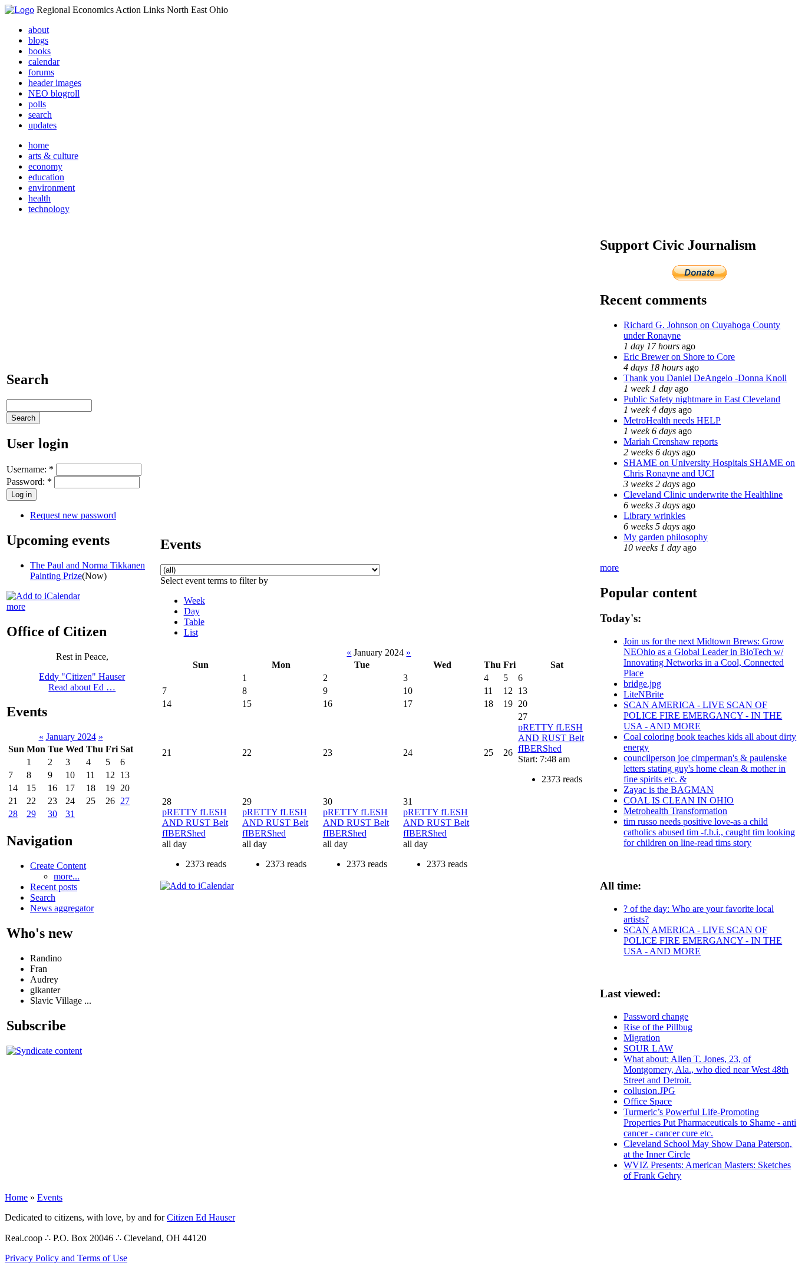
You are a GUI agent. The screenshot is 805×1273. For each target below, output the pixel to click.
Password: (29, 482)
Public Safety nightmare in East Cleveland (701, 399)
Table (194, 622)
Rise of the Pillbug (657, 1027)
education (46, 177)
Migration (641, 1038)
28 (13, 814)
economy (45, 166)
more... (67, 876)
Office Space (647, 1101)
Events (49, 1197)
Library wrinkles (654, 516)
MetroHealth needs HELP (672, 420)
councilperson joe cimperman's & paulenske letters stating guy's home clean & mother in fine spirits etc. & (705, 768)
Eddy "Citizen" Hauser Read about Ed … (82, 682)
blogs (38, 40)
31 (70, 814)
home (38, 145)
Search (42, 897)
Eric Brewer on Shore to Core (679, 357)
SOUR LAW (648, 1048)
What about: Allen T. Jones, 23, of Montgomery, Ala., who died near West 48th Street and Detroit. (705, 1069)
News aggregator (62, 908)
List (191, 632)
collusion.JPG (649, 1091)
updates (42, 125)
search (40, 115)
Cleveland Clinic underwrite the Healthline (703, 495)
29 (31, 814)
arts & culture (53, 156)
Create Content (58, 866)
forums (41, 72)
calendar (44, 62)
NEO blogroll (54, 93)
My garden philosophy (665, 537)
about (38, 30)
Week (194, 601)
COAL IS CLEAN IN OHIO (678, 800)
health (39, 198)
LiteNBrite (643, 694)
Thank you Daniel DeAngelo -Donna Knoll (705, 378)
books (39, 51)
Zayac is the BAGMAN (668, 790)
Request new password (73, 515)
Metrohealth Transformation (675, 811)
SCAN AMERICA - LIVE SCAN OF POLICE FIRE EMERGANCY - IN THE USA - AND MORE (702, 715)
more (15, 606)
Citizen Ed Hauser (201, 1217)
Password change (655, 1016)
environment (51, 188)
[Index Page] (19, 10)
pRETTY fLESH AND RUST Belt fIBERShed (551, 737)
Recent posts (53, 887)
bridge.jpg (642, 684)
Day (192, 611)
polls (37, 104)
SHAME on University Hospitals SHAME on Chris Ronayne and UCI (709, 468)
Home (16, 1197)
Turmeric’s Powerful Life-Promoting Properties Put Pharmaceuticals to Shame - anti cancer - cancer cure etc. (709, 1122)
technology (49, 209)
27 (125, 801)
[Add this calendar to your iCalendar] (43, 596)
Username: (30, 469)
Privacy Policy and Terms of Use (66, 1258)
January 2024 (71, 737)
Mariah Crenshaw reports (670, 442)
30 (52, 814)
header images (54, 83)
